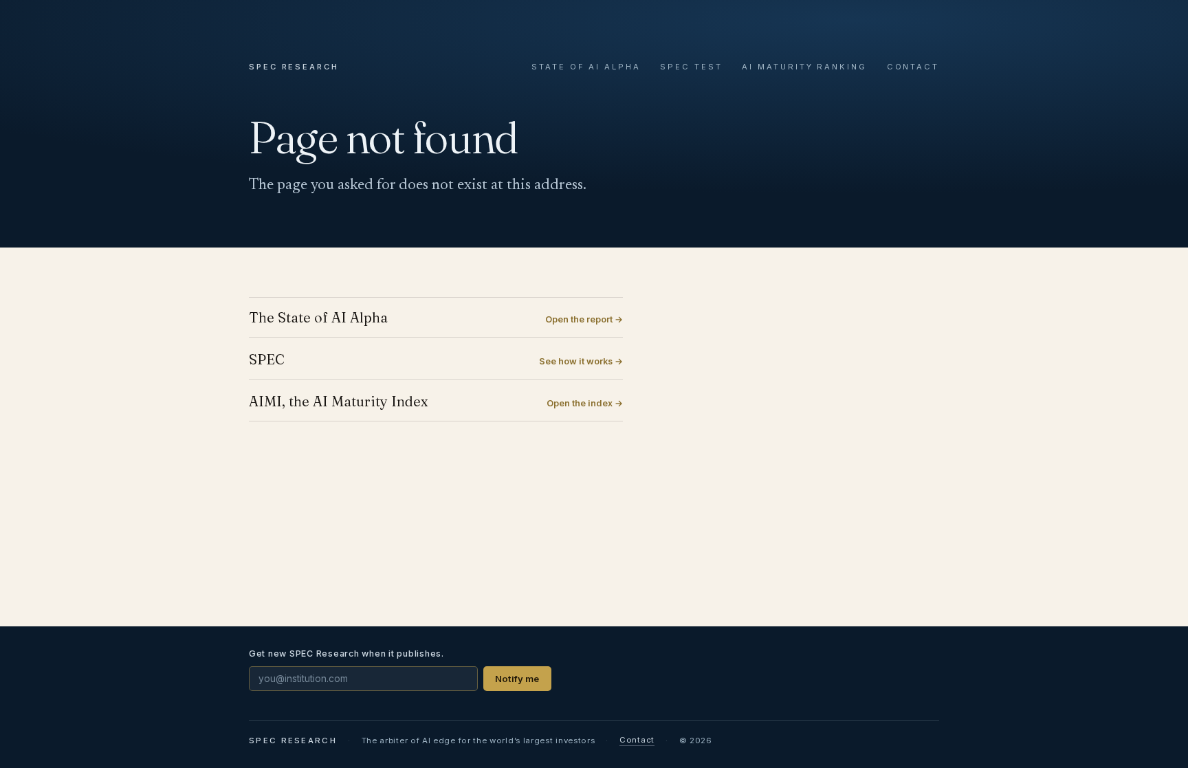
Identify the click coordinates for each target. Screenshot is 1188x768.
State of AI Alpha (586, 67)
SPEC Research (294, 67)
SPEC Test (691, 67)
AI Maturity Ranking (804, 67)
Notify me (517, 678)
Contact (913, 67)
